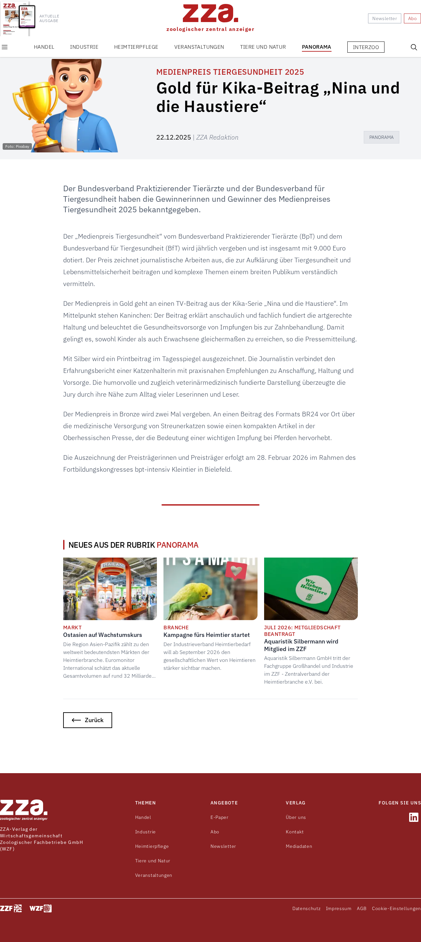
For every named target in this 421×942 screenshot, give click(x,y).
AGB (362, 908)
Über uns (296, 817)
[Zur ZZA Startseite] (23, 810)
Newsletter (223, 846)
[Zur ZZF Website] (11, 908)
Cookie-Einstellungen (396, 908)
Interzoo (366, 47)
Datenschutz (306, 908)
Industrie (84, 46)
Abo (214, 832)
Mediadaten (299, 846)
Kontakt (295, 832)
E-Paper (219, 817)
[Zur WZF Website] (41, 908)
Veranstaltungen (199, 46)
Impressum (339, 908)
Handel (44, 46)
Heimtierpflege (136, 46)
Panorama (317, 46)
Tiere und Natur (263, 46)
